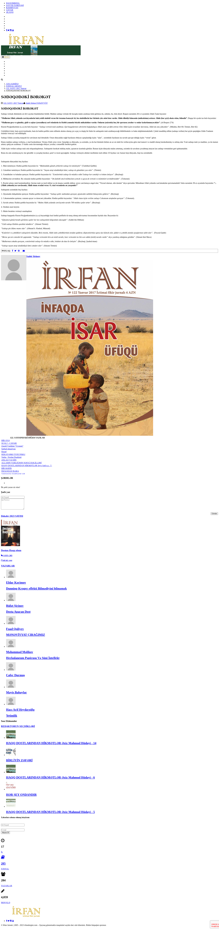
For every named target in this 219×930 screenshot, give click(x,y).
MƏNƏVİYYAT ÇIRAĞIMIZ (25, 634)
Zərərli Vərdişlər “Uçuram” (12, 446)
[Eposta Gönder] (24, 251)
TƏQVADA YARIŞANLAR (13, 474)
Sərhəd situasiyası (8, 449)
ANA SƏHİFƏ (12, 61)
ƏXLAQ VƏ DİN (8, 460)
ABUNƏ (10, 73)
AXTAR (9, 10)
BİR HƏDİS (6, 468)
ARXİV (9, 64)
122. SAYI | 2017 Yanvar (16, 88)
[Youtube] (13, 30)
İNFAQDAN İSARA (10, 471)
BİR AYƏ (5, 440)
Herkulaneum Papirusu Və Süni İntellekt (32, 658)
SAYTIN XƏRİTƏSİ (15, 5)
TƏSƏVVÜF (42, 103)
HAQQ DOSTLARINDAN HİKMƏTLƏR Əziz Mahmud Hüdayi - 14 (51, 743)
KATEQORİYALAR (14, 68)
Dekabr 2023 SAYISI (12, 516)
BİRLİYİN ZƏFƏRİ (19, 760)
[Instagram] (11, 30)
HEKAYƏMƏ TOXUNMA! (13, 454)
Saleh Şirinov (31, 103)
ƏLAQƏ (9, 12)
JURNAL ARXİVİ (14, 86)
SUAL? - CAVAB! (9, 443)
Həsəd (3, 452)
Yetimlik (11, 715)
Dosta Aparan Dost (18, 611)
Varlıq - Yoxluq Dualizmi (11, 457)
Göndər (214, 514)
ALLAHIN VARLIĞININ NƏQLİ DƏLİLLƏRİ (21, 463)
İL (2, 852)
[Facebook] (6, 30)
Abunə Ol (5, 833)
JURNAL (5, 869)
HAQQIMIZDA (13, 3)
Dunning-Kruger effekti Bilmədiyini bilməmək (36, 588)
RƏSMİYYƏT (12, 8)
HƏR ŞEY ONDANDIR (21, 794)
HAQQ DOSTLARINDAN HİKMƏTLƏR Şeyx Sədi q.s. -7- (26, 465)
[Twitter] (8, 30)
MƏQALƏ (5, 902)
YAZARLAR (11, 66)
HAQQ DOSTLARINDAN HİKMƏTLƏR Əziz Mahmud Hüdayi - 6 (50, 777)
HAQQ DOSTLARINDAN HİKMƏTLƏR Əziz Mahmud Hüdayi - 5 (50, 812)
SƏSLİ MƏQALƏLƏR (16, 71)
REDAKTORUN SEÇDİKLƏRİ (18, 726)
